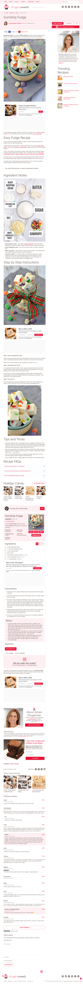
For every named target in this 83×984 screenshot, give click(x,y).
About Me (10, 981)
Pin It (42, 508)
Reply (43, 799)
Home (5, 1)
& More (37, 1)
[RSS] (78, 7)
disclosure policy (22, 736)
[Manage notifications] (3, 976)
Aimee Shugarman (13, 23)
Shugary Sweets (25, 6)
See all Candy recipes (39, 483)
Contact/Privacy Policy (20, 981)
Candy (16, 12)
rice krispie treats (32, 719)
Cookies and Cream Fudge (18, 497)
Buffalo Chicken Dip (68, 76)
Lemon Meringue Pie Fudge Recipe (29, 498)
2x (39, 543)
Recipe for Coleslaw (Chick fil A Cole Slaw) (70, 105)
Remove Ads (36, 535)
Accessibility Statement (68, 981)
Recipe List (12, 12)
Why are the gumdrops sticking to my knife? (14, 475)
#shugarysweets (32, 665)
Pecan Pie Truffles (39, 497)
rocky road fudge (37, 133)
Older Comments (25, 927)
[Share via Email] (44, 769)
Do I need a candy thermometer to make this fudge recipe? (18, 470)
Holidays (23, 1)
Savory (16, 1)
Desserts (16, 763)
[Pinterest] (75, 7)
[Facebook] (69, 7)
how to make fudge (21, 147)
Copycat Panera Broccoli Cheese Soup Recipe (71, 91)
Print (41, 531)
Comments (69, 23)
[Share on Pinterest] (39, 769)
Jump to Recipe (58, 23)
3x (42, 543)
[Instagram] (63, 7)
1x (37, 543)
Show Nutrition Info (10, 648)
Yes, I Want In (35, 758)
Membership (31, 1)
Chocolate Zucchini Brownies (70, 83)
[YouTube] (66, 7)
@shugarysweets (21, 665)
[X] (72, 7)
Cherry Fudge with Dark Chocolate (35, 154)
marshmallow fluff (28, 244)
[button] (17, 23)
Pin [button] (36, 531)
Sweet (10, 1)
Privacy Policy (76, 981)
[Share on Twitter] (42, 769)
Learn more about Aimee (34, 725)
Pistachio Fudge (19, 154)
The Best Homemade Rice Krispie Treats (69, 98)
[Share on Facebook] (36, 769)
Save (31, 531)
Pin (77, 23)
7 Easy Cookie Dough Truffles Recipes (8, 498)
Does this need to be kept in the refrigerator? (15, 466)
